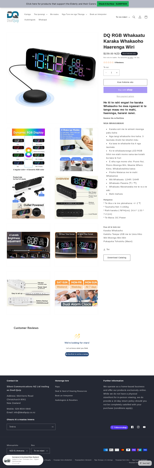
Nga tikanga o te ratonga (103, 460)
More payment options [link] (125, 96)
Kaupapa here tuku (122, 460)
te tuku (130, 57)
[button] (40, 14)
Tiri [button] (108, 249)
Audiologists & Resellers (66, 400)
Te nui (106, 67)
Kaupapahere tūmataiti (83, 460)
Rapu (57, 387)
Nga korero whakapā (139, 460)
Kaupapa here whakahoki (63, 460)
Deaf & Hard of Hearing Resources (71, 391)
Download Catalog (117, 257)
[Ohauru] (52, 427)
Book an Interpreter (64, 396)
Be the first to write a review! (77, 354)
